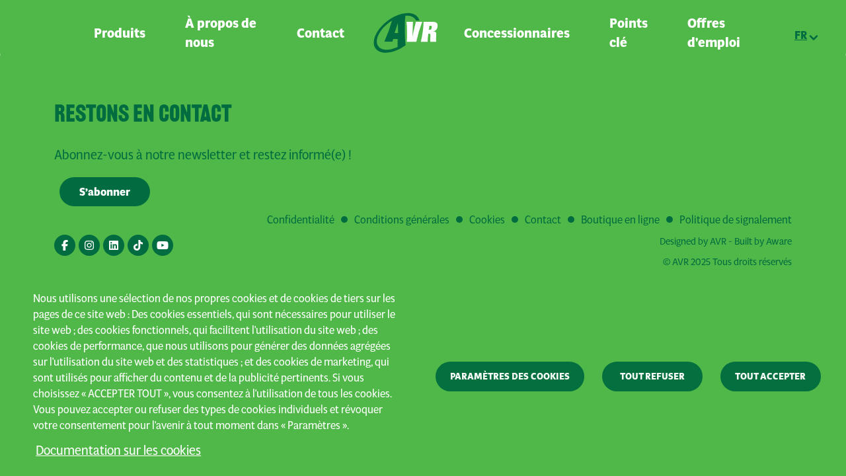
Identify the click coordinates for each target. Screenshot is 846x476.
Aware (779, 241)
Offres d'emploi (713, 33)
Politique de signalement (735, 219)
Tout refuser (652, 376)
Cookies (487, 219)
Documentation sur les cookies (118, 450)
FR (800, 35)
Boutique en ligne (620, 219)
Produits (119, 33)
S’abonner (104, 191)
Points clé (628, 33)
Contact (320, 33)
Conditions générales (401, 219)
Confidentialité (300, 219)
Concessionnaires (517, 33)
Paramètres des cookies (510, 376)
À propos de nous (220, 33)
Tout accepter (770, 376)
